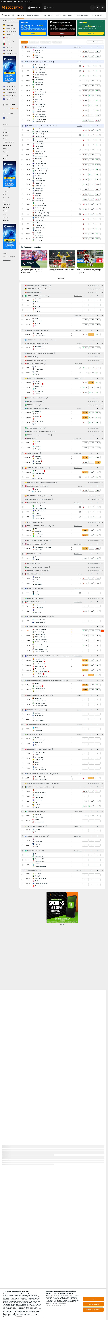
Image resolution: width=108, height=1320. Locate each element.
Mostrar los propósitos (93, 1309)
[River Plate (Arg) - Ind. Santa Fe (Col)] (62, 778)
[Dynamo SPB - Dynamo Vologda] (62, 768)
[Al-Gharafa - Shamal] (62, 442)
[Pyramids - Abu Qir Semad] (62, 516)
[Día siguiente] (102, 42)
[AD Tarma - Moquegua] (62, 729)
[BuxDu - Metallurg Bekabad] (62, 864)
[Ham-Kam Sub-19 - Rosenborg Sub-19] (62, 704)
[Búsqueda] (92, 7)
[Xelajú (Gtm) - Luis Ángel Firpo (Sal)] (62, 675)
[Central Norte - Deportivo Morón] (62, 334)
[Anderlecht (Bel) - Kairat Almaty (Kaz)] (62, 115)
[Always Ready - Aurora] (62, 387)
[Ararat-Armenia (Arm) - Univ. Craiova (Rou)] (62, 66)
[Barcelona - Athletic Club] (62, 56)
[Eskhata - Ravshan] (62, 830)
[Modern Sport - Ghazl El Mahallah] (62, 507)
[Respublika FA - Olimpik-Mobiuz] (62, 860)
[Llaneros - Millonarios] (62, 477)
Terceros (19, 1316)
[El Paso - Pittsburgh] (62, 530)
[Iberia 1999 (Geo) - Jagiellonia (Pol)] (62, 71)
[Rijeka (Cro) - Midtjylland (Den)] (62, 224)
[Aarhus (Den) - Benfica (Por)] (62, 100)
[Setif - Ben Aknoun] (62, 319)
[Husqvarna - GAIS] (62, 801)
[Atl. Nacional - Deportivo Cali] (62, 472)
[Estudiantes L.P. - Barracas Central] (62, 347)
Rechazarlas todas (93, 1304)
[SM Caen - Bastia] (62, 558)
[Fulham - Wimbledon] (62, 583)
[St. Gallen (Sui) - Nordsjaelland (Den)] (62, 204)
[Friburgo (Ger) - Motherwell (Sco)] (62, 149)
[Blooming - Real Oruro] (62, 382)
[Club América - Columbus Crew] (62, 689)
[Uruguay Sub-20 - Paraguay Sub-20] (62, 620)
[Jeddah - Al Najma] (62, 305)
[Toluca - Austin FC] (62, 684)
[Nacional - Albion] (62, 845)
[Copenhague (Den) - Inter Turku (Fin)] (62, 164)
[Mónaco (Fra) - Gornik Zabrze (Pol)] (62, 154)
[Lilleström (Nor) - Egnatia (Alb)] (62, 80)
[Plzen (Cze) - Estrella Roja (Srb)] (62, 90)
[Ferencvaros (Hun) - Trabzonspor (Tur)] (62, 120)
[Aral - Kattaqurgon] (62, 855)
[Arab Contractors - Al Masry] (62, 512)
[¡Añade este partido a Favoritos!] (22, 51)
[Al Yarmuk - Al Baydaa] (62, 874)
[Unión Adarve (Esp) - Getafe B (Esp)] (62, 630)
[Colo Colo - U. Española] (62, 457)
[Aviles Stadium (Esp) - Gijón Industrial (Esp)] (62, 650)
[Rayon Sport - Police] (62, 743)
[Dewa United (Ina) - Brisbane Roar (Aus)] (62, 635)
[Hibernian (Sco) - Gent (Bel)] (62, 228)
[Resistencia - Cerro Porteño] (62, 719)
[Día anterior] (88, 42)
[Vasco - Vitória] (62, 417)
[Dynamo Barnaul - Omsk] (62, 753)
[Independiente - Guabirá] (62, 392)
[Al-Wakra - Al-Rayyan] (62, 447)
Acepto (93, 1299)
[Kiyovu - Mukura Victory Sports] (62, 738)
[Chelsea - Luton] (62, 578)
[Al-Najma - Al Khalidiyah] (62, 367)
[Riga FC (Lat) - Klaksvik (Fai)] (62, 189)
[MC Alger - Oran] (62, 324)
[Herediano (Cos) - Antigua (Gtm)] (62, 660)
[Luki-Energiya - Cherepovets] (62, 758)
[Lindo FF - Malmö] (62, 806)
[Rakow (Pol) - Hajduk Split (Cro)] (62, 184)
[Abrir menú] (103, 7)
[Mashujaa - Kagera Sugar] (62, 815)
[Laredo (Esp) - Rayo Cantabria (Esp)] (62, 645)
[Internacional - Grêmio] (62, 422)
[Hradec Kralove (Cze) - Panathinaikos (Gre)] (62, 169)
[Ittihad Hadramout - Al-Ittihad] (62, 879)
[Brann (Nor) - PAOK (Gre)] (62, 159)
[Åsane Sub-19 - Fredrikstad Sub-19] (62, 699)
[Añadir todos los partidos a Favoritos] (22, 47)
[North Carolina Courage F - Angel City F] (62, 548)
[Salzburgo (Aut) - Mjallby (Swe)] (62, 95)
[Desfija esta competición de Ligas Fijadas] (45, 47)
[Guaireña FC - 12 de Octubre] (62, 714)
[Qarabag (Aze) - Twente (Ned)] (62, 144)
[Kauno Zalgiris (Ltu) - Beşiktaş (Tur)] (62, 75)
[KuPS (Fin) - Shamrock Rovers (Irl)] (62, 130)
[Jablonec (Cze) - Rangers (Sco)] (62, 135)
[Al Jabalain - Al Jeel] (62, 300)
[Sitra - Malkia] (62, 372)
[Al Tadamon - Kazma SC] (62, 611)
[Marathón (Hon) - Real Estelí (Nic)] (62, 665)
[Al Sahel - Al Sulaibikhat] (62, 606)
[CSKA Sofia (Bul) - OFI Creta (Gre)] (62, 105)
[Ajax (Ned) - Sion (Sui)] (62, 194)
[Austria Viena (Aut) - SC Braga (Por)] (62, 209)
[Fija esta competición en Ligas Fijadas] (50, 285)
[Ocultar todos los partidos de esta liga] (102, 47)
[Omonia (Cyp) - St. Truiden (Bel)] (62, 85)
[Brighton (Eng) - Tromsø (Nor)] (62, 219)
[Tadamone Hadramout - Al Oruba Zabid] (62, 884)
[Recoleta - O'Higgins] (62, 462)
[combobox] (95, 42)
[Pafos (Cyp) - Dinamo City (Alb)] (62, 179)
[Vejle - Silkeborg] (62, 490)
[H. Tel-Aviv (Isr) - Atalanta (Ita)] (62, 199)
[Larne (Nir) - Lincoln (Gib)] (62, 233)
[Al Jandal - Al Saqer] (62, 310)
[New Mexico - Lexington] (62, 535)
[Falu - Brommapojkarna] (62, 791)
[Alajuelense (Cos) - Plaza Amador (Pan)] (62, 670)
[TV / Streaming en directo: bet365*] (80, 51)
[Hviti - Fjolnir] (62, 593)
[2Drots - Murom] (62, 763)
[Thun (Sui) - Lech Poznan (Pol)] (62, 110)
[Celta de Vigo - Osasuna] (62, 51)
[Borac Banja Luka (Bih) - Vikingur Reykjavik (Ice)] (62, 214)
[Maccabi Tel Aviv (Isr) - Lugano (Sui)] (62, 140)
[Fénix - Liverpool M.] (62, 840)
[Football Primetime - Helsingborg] (62, 796)
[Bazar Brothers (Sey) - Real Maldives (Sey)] (62, 640)
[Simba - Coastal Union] (62, 820)
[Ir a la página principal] (13, 7)
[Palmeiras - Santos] (62, 412)
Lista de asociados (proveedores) (55, 1305)
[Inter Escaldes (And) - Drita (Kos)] (62, 174)
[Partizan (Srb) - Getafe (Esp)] (62, 238)
